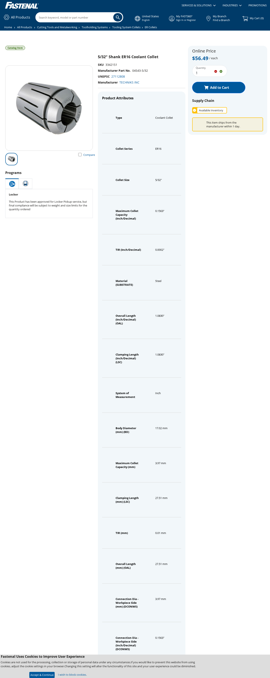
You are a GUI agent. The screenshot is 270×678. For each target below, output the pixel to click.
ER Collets (151, 27)
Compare (89, 155)
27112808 (118, 76)
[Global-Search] (117, 17)
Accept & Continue (42, 675)
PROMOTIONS (257, 5)
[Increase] (221, 71)
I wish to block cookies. (72, 675)
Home (8, 27)
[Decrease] (215, 71)
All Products (24, 27)
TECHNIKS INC (129, 82)
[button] (198, 5)
